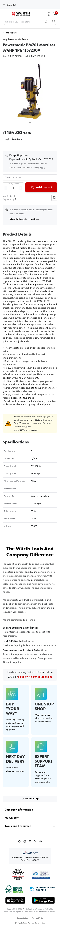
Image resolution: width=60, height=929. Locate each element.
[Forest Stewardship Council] (14, 889)
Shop (15, 39)
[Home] (20, 14)
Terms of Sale (37, 918)
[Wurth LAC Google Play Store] (43, 900)
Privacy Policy (22, 918)
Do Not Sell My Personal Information (30, 923)
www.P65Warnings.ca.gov (26, 430)
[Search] (46, 22)
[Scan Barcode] (53, 22)
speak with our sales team (35, 677)
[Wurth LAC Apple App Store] (15, 900)
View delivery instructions (24, 220)
